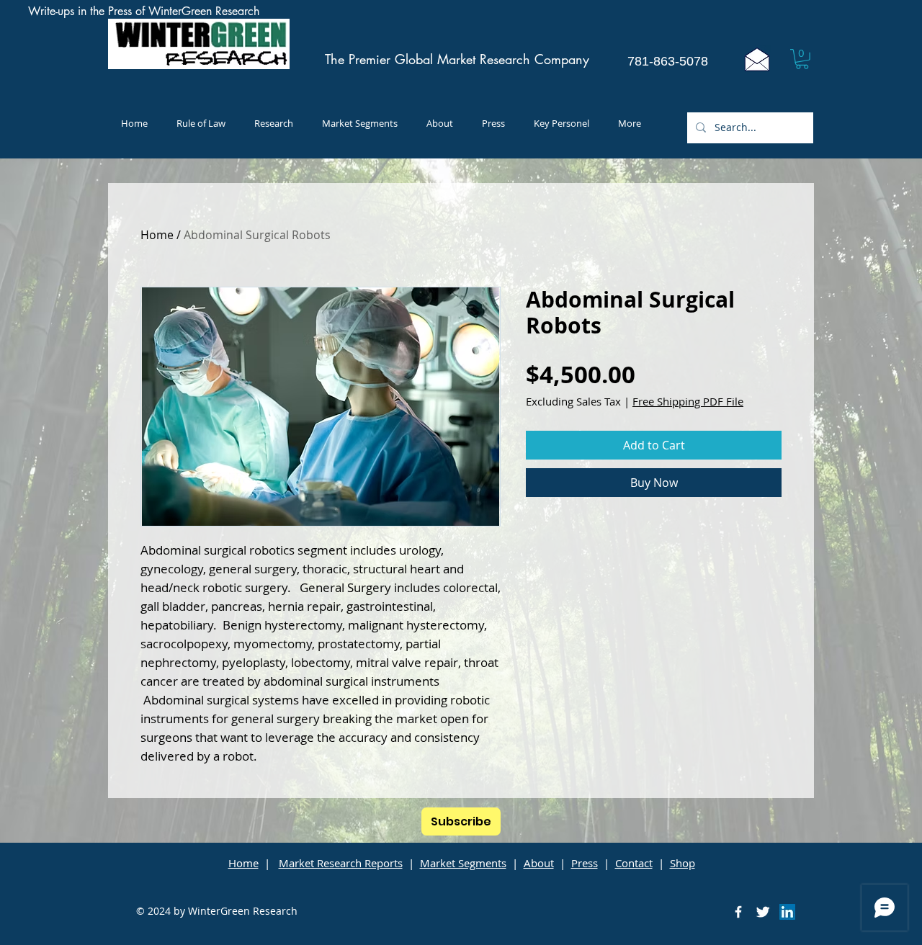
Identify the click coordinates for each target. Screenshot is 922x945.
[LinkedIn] (787, 912)
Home (157, 235)
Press (584, 863)
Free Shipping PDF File (687, 401)
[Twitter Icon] (763, 912)
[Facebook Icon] (738, 912)
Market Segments (463, 863)
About (539, 863)
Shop (682, 863)
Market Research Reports (341, 863)
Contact (634, 863)
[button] (802, 59)
